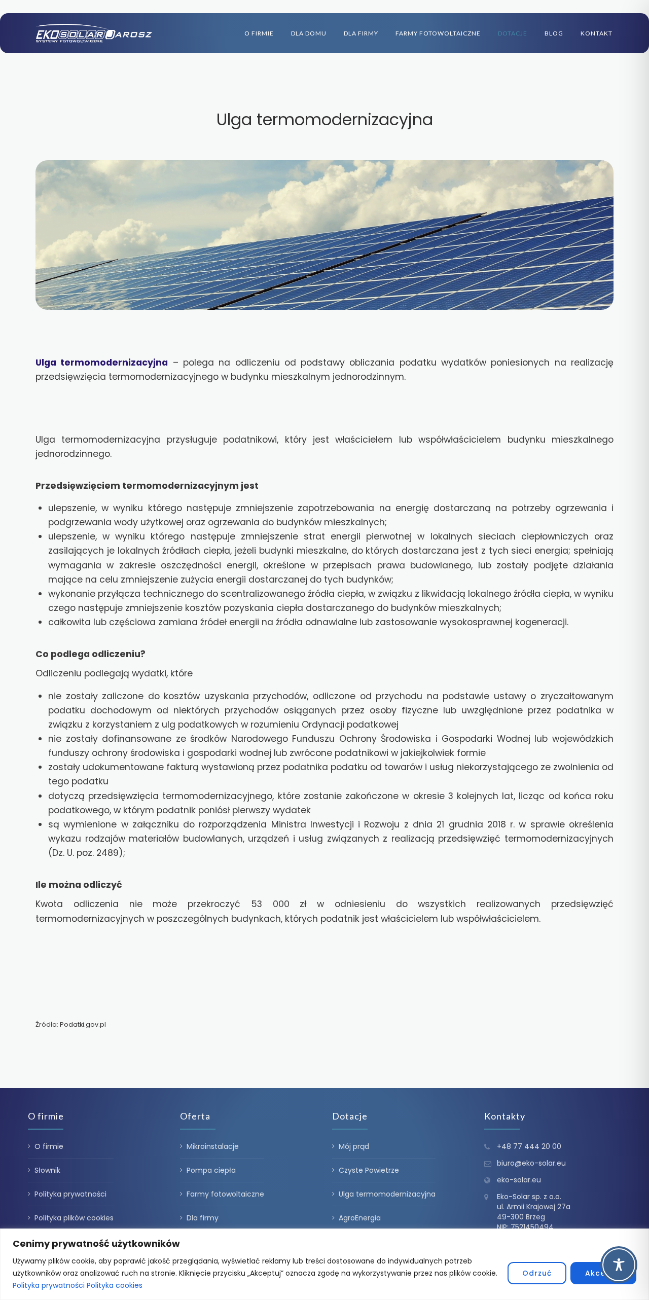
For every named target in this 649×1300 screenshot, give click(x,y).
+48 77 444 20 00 (529, 1146)
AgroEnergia (360, 1218)
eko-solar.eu (519, 1180)
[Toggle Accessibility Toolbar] (618, 1264)
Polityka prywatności (49, 1285)
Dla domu (309, 33)
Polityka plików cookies (74, 1218)
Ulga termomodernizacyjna (387, 1194)
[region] (324, 1264)
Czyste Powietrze (369, 1170)
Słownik (47, 1170)
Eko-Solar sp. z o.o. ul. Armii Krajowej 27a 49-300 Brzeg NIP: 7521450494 (533, 1211)
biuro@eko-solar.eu (531, 1163)
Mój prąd (354, 1146)
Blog (554, 33)
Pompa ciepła (211, 1170)
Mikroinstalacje (213, 1146)
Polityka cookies (114, 1285)
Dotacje (512, 33)
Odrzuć (537, 1273)
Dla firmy (361, 33)
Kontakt (596, 33)
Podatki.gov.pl (83, 1024)
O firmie (259, 33)
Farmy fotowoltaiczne (438, 33)
